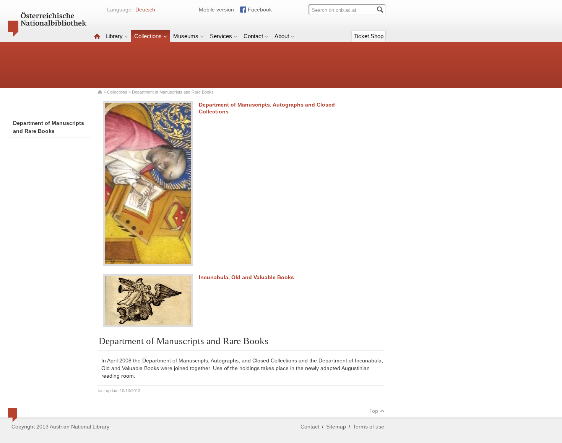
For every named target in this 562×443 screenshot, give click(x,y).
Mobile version (216, 9)
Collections (148, 36)
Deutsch (145, 9)
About (282, 36)
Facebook (260, 9)
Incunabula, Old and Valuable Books (246, 277)
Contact (253, 36)
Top (373, 411)
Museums (185, 36)
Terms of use (368, 427)
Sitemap (336, 427)
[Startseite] (97, 36)
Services (221, 36)
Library (114, 36)
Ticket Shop (368, 36)
